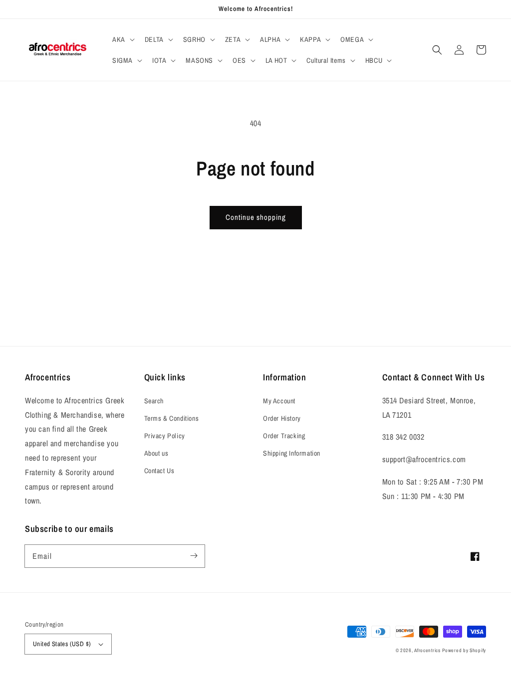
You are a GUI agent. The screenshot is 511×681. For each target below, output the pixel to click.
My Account (279, 400)
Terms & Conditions (171, 418)
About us (156, 453)
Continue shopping (256, 217)
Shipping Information (291, 453)
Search (154, 400)
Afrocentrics (427, 650)
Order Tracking (284, 435)
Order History (282, 418)
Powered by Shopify (464, 650)
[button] (122, 39)
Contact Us (159, 470)
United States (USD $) (62, 644)
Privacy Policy (164, 435)
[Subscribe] (194, 556)
